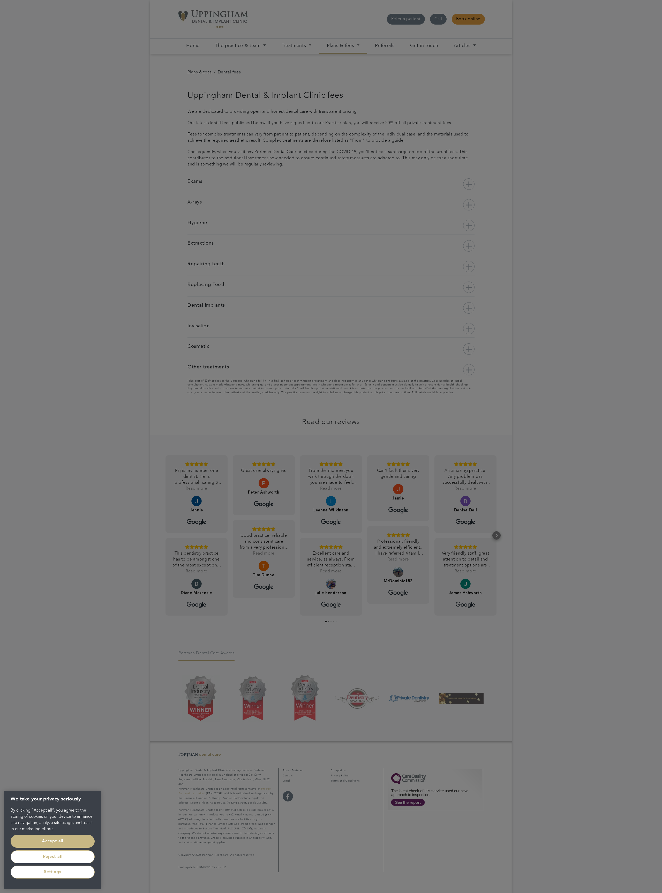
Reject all (53, 857)
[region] (52, 840)
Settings (52, 872)
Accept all (52, 841)
